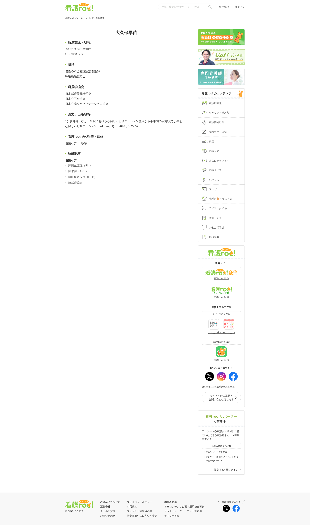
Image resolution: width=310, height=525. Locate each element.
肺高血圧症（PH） (80, 165)
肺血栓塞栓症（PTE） (82, 176)
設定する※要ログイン (226, 469)
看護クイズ (215, 170)
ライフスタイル (218, 208)
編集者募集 (170, 502)
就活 (211, 141)
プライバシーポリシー (139, 502)
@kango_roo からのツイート (218, 386)
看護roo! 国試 (221, 360)
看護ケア (214, 151)
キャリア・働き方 (219, 112)
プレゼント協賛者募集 (139, 511)
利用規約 (132, 506)
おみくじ (214, 179)
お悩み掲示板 (216, 227)
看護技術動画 (216, 122)
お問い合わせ (107, 515)
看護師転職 (215, 103)
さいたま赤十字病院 (78, 49)
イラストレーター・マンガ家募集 (183, 511)
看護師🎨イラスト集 (220, 198)
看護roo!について (110, 502)
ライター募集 (171, 515)
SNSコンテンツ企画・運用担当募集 (184, 506)
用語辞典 (214, 237)
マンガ (213, 189)
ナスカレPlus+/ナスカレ (221, 332)
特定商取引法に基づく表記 (142, 515)
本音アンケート (218, 217)
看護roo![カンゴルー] (75, 18)
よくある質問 (107, 511)
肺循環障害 (75, 182)
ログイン (240, 7)
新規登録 (224, 7)
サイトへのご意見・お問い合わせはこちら (221, 397)
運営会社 (105, 506)
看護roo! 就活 (221, 278)
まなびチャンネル (219, 160)
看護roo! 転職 (221, 297)
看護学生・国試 (218, 131)
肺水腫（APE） (78, 171)
